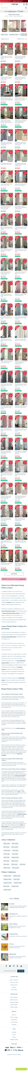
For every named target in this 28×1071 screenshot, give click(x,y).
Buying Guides (14, 1004)
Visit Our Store (14, 1022)
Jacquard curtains (17, 882)
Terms (14, 1034)
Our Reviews (14, 1019)
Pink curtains (6, 861)
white (16, 775)
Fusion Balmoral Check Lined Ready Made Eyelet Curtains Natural (21, 430)
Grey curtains (15, 854)
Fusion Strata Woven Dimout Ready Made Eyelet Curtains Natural (21, 228)
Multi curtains (6, 857)
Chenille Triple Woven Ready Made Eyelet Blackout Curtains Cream (21, 362)
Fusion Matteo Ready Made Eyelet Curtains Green (6, 362)
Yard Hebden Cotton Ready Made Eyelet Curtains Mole (6, 164)
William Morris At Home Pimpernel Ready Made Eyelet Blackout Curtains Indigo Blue (7, 99)
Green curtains (7, 854)
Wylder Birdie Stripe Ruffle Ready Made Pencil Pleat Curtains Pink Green (20, 57)
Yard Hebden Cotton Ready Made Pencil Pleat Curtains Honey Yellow (20, 143)
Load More (14, 574)
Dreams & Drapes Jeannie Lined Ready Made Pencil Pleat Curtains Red (6, 497)
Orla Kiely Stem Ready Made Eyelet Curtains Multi (6, 564)
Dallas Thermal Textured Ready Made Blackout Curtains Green (6, 273)
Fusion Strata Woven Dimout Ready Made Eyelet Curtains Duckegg (21, 318)
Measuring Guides (14, 1002)
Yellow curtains (15, 868)
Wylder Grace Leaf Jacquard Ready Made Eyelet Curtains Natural (6, 57)
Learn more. (22, 579)
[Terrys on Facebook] (6, 966)
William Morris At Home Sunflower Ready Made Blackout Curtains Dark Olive (6, 121)
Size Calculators (14, 997)
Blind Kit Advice (14, 1000)
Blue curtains (6, 847)
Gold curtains (15, 850)
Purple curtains (14, 861)
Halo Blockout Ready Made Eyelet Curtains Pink (20, 295)
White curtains (7, 868)
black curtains (4, 826)
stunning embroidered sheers (8, 637)
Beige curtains (7, 843)
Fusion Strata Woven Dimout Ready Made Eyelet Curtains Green (21, 250)
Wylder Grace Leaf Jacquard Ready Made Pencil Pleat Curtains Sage (6, 78)
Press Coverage (14, 1017)
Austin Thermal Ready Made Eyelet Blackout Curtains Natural (6, 250)
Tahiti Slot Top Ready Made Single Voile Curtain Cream (20, 340)
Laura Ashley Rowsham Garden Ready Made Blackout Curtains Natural (21, 207)
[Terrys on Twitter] (10, 966)
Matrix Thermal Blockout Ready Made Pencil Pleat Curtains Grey (6, 452)
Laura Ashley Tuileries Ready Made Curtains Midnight (21, 184)
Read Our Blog (14, 1007)
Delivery (14, 987)
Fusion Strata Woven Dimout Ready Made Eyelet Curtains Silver (21, 385)
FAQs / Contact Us (14, 980)
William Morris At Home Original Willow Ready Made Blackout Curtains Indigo (21, 99)
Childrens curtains (7, 879)
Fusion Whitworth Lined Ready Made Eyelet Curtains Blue (6, 318)
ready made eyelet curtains (8, 611)
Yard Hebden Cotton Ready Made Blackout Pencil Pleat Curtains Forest (20, 164)
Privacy (14, 1037)
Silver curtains (14, 864)
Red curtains (6, 864)
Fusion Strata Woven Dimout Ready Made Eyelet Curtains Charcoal (6, 385)
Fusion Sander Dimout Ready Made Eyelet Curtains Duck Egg (7, 475)
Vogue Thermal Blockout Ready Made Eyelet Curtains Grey (6, 340)
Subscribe (14, 1024)
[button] (22, 39)
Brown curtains (15, 847)
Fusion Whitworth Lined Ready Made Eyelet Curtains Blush (6, 542)
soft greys (23, 775)
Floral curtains (17, 879)
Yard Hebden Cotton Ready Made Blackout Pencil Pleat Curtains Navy (6, 143)
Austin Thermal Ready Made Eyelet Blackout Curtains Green (20, 273)
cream (19, 775)
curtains (9, 602)
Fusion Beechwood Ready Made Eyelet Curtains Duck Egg (20, 475)
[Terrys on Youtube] (21, 966)
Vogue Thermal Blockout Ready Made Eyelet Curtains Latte (6, 295)
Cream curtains (7, 850)
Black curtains (15, 843)
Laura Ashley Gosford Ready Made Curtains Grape (6, 184)
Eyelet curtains (4, 34)
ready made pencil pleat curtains (11, 613)
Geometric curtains (8, 882)
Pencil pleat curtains (13, 34)
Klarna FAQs (14, 989)
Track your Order (14, 982)
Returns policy (14, 985)
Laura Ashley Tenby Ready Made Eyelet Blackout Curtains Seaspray (6, 207)
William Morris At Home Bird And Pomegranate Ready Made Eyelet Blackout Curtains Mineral (21, 122)
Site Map (14, 1032)
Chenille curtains (16, 876)
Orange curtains (15, 857)
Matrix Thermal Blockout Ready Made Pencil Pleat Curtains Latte (20, 564)
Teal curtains (22, 864)
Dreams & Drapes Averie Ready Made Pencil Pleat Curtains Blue (6, 519)
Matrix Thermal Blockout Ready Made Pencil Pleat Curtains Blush (20, 519)
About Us (14, 1015)
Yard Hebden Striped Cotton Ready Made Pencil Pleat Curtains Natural (20, 497)
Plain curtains (6, 886)
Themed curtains (7, 889)
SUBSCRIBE (21, 971)
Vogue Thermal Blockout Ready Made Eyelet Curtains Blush (6, 430)
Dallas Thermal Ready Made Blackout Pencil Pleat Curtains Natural (7, 228)
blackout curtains (22, 814)
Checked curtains (7, 876)
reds (19, 791)
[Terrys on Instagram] (17, 966)
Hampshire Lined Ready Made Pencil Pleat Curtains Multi (21, 407)
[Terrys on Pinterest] (14, 966)
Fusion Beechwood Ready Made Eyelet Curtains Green (20, 541)
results (4, 39)
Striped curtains (15, 886)
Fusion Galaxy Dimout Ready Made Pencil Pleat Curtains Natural (7, 407)
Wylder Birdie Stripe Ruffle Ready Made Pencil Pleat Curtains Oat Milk (20, 78)
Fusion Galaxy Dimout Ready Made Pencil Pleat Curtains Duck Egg (21, 452)
